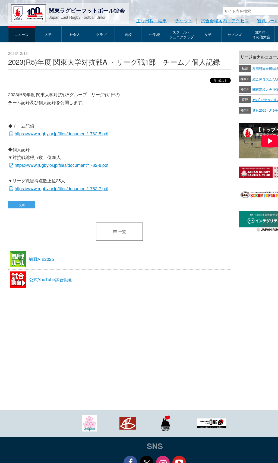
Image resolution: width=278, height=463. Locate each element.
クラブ (101, 34)
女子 (207, 34)
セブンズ (235, 34)
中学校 (154, 34)
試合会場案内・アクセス (225, 20)
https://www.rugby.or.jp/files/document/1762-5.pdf (61, 133)
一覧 (122, 231)
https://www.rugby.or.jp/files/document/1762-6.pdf (61, 165)
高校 (128, 34)
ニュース (21, 34)
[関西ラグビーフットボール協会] (127, 423)
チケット (183, 20)
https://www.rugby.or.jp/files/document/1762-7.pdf (61, 188)
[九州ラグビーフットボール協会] (165, 423)
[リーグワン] (211, 423)
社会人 (75, 34)
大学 (48, 34)
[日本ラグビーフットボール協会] (89, 423)
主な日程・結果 (151, 20)
